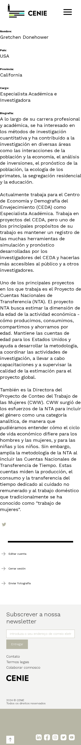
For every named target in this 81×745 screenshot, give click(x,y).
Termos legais (17, 662)
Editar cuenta (17, 553)
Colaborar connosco (23, 667)
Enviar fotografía (19, 583)
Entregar (17, 644)
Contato (13, 656)
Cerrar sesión (17, 568)
